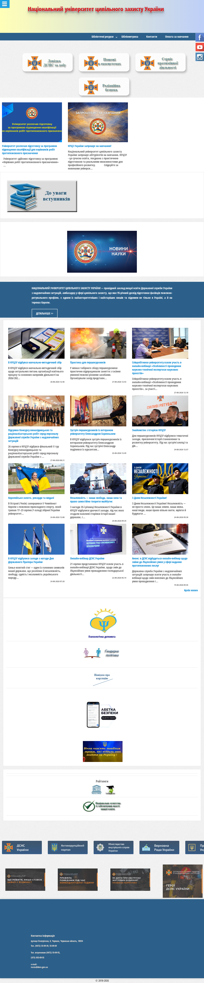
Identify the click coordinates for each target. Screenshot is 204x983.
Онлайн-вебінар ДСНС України (87, 558)
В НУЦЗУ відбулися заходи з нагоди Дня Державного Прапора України (31, 560)
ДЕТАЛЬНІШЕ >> (44, 313)
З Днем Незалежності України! (149, 498)
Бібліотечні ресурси (103, 36)
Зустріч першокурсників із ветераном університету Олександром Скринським (92, 432)
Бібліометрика (130, 36)
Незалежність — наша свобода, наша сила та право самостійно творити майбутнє (96, 499)
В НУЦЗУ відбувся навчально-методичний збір (35, 362)
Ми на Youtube (199, 47)
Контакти (151, 36)
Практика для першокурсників (88, 362)
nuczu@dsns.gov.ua (39, 967)
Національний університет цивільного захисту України (96, 9)
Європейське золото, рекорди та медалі (31, 498)
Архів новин (191, 590)
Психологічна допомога (102, 636)
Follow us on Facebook (199, 37)
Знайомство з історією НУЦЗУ (149, 430)
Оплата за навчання (176, 36)
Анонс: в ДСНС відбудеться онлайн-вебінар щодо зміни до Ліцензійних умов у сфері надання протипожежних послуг (159, 561)
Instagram (199, 57)
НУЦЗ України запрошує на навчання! (89, 146)
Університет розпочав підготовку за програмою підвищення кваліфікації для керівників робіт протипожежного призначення (29, 149)
